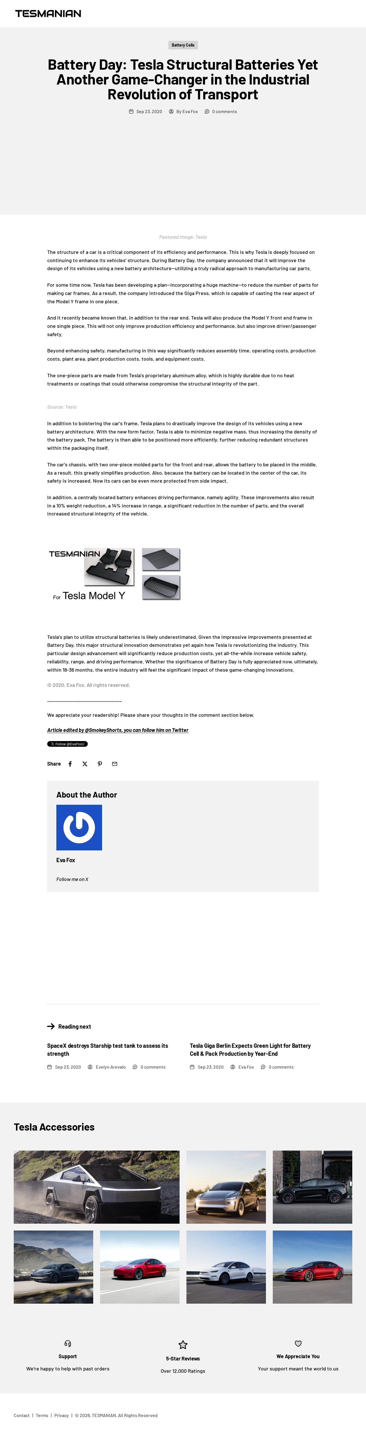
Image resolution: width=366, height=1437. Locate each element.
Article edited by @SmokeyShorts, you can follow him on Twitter (117, 730)
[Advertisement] (183, 172)
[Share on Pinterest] (100, 764)
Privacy (61, 1415)
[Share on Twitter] (85, 764)
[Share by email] (114, 764)
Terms (42, 1415)
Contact (22, 1415)
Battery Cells (183, 45)
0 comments (224, 111)
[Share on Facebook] (70, 764)
